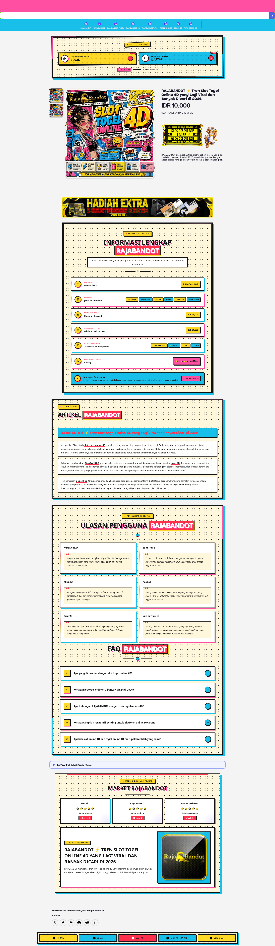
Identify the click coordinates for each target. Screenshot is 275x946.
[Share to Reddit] (87, 922)
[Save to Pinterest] (79, 922)
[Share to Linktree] (71, 922)
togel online (179, 484)
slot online (81, 480)
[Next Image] (152, 134)
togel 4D (175, 462)
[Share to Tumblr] (95, 922)
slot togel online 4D (94, 445)
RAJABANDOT (92, 462)
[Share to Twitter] (55, 922)
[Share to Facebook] (63, 922)
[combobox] (134, 15)
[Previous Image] (67, 134)
